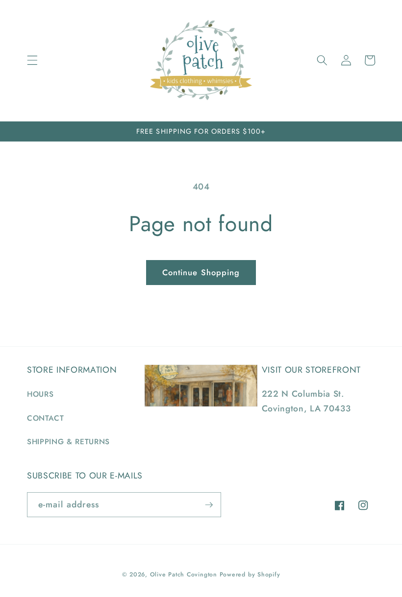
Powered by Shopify (250, 574)
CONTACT (45, 418)
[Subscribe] (209, 505)
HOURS (40, 394)
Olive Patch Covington (183, 574)
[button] (32, 60)
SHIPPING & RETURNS (68, 441)
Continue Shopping (201, 272)
